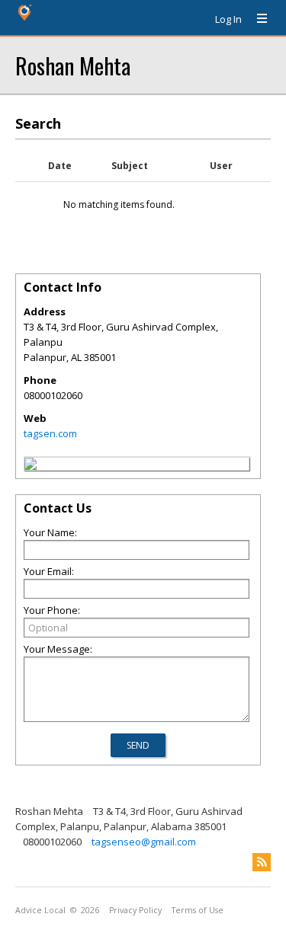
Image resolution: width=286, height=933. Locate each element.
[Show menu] (256, 19)
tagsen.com (50, 433)
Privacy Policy (135, 910)
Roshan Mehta (72, 65)
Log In (228, 19)
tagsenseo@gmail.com (144, 841)
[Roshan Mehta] (30, 466)
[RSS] (261, 862)
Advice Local (40, 910)
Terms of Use (197, 910)
